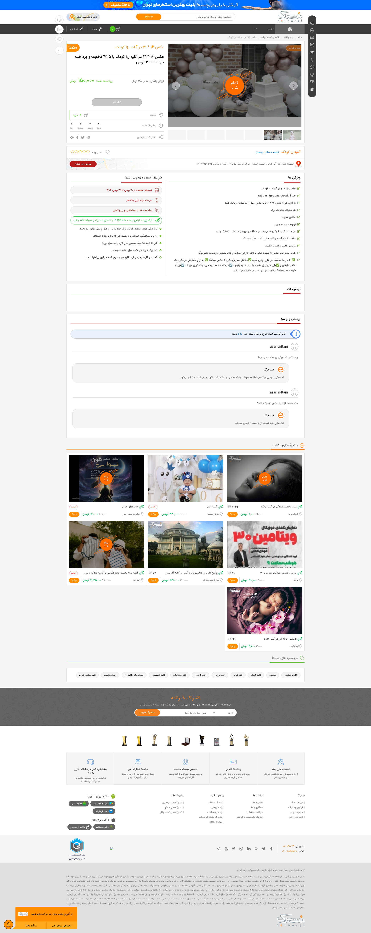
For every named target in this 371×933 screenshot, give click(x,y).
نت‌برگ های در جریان (172, 803)
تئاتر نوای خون (130, 507)
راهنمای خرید (216, 807)
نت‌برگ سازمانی (215, 803)
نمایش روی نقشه (83, 164)
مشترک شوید (147, 712)
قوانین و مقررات (295, 807)
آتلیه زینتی (211, 507)
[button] (176, 86)
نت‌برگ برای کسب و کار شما (250, 817)
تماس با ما (258, 803)
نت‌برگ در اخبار (296, 817)
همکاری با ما (257, 807)
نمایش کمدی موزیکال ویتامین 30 (278, 573)
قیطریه (153, 115)
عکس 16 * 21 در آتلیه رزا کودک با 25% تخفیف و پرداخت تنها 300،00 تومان (119, 59)
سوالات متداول (215, 822)
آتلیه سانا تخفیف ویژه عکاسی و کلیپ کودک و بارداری (111, 573)
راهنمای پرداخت (214, 812)
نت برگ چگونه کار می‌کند (210, 817)
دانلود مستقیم (102, 827)
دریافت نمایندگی (255, 812)
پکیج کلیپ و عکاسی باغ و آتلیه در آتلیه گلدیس (191, 573)
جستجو (149, 16)
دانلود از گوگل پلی (101, 804)
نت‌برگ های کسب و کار (171, 812)
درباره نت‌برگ (297, 803)
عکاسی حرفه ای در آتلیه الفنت (279, 639)
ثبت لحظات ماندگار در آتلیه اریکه (278, 507)
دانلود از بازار (76, 804)
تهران (270, 29)
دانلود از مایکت (102, 811)
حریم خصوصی (296, 812)
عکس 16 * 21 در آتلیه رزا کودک (140, 47)
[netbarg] (291, 919)
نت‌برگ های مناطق (173, 807)
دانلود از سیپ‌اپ (77, 827)
